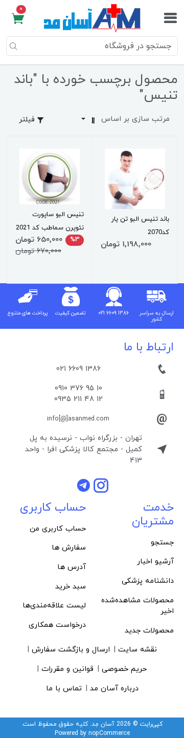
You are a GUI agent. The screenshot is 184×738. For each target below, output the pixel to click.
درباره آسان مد (114, 688)
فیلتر (28, 119)
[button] (18, 18)
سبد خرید (70, 586)
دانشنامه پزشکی (148, 581)
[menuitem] (136, 543)
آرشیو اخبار (155, 561)
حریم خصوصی (124, 669)
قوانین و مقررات (67, 669)
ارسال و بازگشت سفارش (71, 649)
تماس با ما (64, 688)
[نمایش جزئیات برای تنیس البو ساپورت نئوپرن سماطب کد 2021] (49, 176)
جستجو (162, 542)
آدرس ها (71, 567)
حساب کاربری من (58, 528)
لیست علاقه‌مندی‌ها (54, 605)
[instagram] (101, 485)
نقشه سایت (137, 649)
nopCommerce (109, 733)
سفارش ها (69, 547)
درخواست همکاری (57, 625)
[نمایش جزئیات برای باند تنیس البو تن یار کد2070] (135, 178)
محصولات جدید (149, 630)
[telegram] (85, 485)
